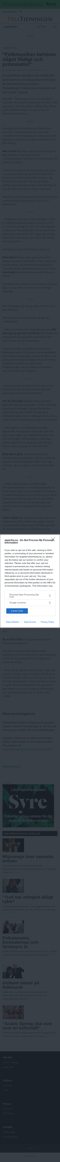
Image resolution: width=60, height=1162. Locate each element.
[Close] (54, 540)
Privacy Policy (47, 622)
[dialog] (30, 581)
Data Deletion (12, 622)
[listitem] (30, 596)
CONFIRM (17, 611)
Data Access (30, 622)
